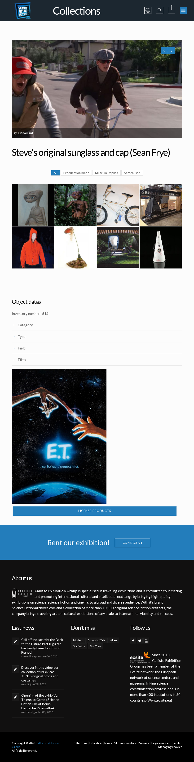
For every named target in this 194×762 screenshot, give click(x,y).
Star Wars (79, 646)
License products (94, 511)
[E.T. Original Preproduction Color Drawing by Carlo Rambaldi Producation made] (33, 205)
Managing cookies (170, 747)
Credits (176, 743)
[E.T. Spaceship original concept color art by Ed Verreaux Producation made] (118, 247)
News (108, 743)
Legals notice (159, 743)
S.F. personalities (125, 743)
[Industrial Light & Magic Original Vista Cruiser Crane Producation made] (161, 205)
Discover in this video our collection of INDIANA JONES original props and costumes (39, 673)
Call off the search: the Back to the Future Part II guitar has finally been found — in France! (42, 646)
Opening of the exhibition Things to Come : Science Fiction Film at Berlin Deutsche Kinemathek (40, 701)
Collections (80, 743)
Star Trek (95, 646)
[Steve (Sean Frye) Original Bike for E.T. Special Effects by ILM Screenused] (118, 205)
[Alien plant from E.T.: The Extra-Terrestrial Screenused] (75, 247)
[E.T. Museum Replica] (75, 205)
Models (78, 640)
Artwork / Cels (97, 640)
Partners (143, 743)
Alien (113, 640)
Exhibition (95, 743)
